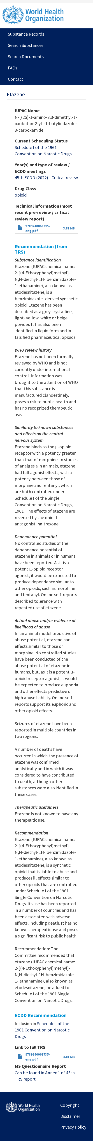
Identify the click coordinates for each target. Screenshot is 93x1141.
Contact (15, 79)
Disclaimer (70, 1116)
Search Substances (25, 45)
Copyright (69, 1105)
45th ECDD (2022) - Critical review (46, 177)
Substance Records (26, 34)
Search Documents (26, 56)
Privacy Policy (73, 1127)
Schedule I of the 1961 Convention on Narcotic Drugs (42, 1030)
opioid (21, 195)
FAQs (12, 68)
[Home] (46, 14)
